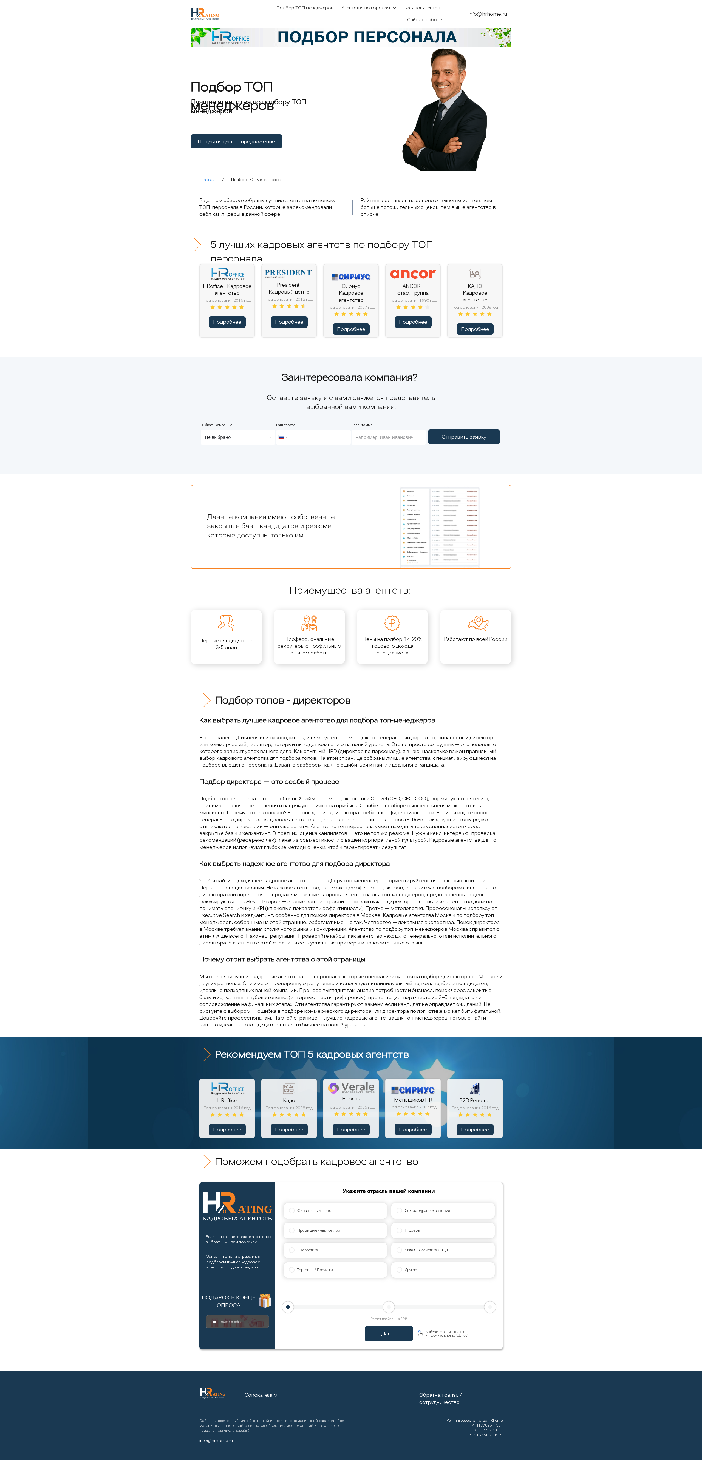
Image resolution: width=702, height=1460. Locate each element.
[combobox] (282, 437)
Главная (207, 179)
